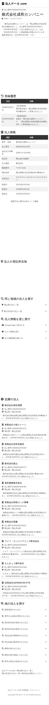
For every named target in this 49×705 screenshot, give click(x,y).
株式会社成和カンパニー (32, 673)
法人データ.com (16, 3)
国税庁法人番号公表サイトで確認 (24, 201)
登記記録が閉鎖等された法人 (16, 635)
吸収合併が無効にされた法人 (16, 655)
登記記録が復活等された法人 (16, 642)
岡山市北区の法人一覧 (13, 311)
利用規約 (25, 690)
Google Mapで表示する (14, 325)
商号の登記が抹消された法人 (16, 661)
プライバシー (35, 690)
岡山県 (7, 412)
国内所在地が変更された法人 (16, 622)
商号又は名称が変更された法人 (17, 616)
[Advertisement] (24, 67)
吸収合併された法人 (13, 648)
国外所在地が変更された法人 (16, 629)
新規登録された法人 (13, 609)
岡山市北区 (16, 412)
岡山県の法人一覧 (11, 305)
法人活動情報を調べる (14, 338)
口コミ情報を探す (12, 331)
